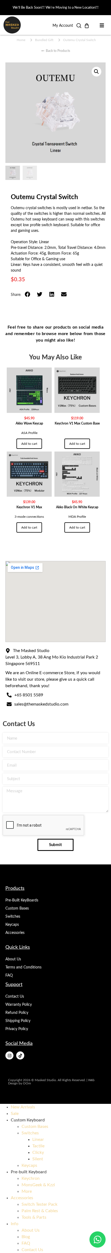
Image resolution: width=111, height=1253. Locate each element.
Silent (37, 1159)
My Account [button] (63, 26)
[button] (79, 27)
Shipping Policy (17, 1021)
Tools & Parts (34, 1217)
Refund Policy (16, 1013)
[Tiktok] (20, 1055)
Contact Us (14, 996)
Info (14, 1224)
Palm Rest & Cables (40, 1211)
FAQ (9, 975)
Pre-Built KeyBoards (21, 900)
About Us (13, 959)
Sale (15, 1113)
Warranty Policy (18, 1005)
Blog (26, 1237)
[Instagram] (9, 1055)
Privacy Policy (16, 1029)
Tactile (38, 1146)
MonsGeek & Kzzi (38, 1185)
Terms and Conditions (23, 967)
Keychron (31, 1178)
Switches (12, 916)
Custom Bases (17, 908)
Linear (38, 1139)
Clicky (38, 1152)
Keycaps (12, 925)
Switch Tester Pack (39, 1204)
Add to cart (29, 443)
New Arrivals (23, 1107)
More (27, 1191)
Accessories (15, 933)
